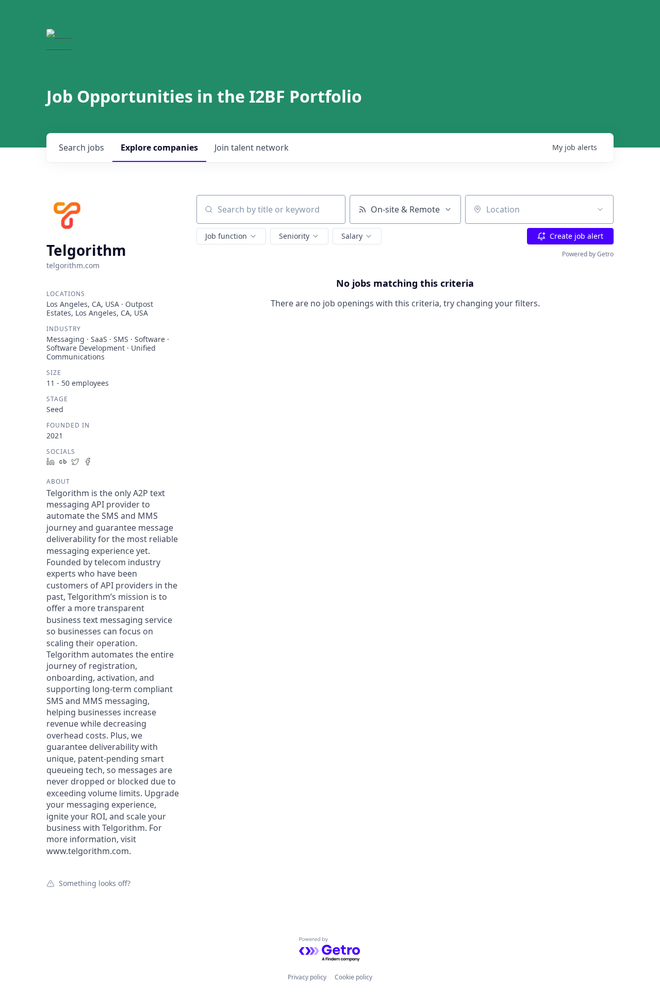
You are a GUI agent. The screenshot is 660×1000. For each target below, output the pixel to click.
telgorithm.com (73, 265)
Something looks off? (94, 883)
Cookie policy (353, 977)
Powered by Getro (588, 254)
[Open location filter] (600, 209)
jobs (81, 147)
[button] (231, 236)
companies (159, 147)
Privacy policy (307, 977)
